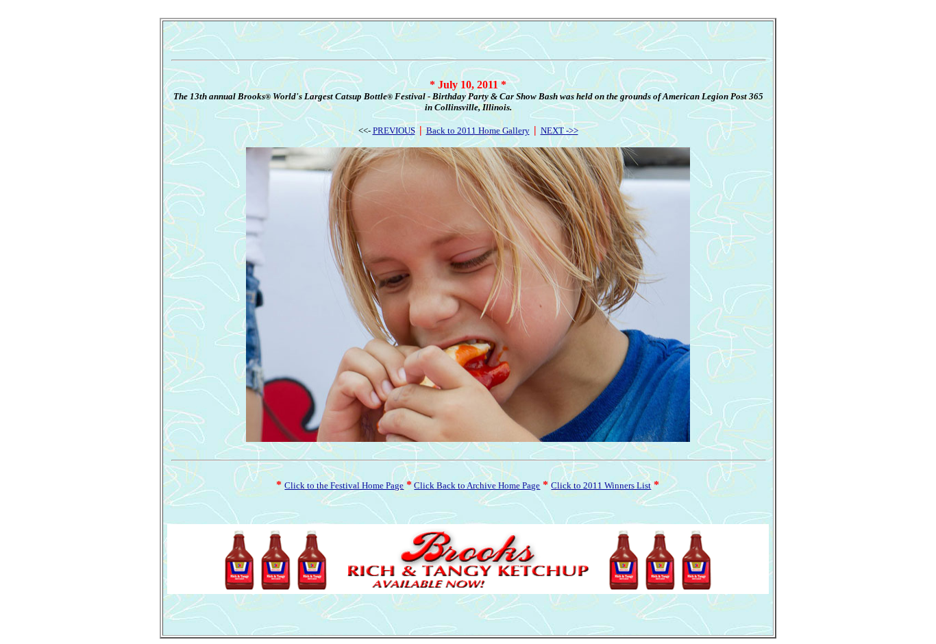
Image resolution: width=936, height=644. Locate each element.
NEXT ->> (559, 130)
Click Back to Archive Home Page (477, 485)
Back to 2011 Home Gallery (478, 130)
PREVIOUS (394, 130)
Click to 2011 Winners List (601, 485)
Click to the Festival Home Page (344, 485)
